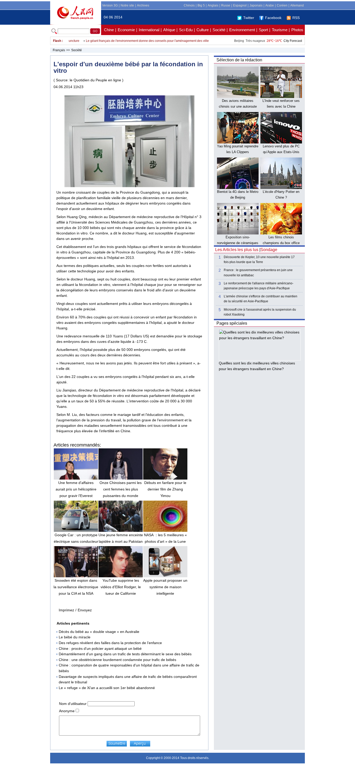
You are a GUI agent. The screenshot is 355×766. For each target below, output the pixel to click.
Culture (202, 30)
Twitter (248, 18)
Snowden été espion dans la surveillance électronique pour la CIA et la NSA (76, 586)
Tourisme (279, 30)
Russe (225, 5)
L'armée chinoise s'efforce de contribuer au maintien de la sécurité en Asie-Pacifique (260, 298)
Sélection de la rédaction (239, 60)
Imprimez (66, 610)
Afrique (169, 30)
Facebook (273, 18)
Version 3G (110, 5)
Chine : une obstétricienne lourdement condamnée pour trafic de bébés (117, 660)
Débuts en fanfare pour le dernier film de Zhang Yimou (165, 489)
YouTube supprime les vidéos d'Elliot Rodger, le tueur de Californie (121, 586)
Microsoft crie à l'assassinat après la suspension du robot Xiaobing (260, 312)
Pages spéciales (231, 323)
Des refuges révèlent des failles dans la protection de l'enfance (110, 643)
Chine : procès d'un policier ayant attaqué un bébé (100, 648)
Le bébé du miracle (74, 637)
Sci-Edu (186, 30)
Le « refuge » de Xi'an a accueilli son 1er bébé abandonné (107, 688)
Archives (143, 5)
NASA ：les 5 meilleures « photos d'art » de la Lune (165, 538)
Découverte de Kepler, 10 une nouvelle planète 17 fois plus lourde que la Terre (259, 259)
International (149, 30)
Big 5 (201, 5)
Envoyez (85, 610)
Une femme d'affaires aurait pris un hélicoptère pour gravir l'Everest (76, 489)
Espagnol (240, 5)
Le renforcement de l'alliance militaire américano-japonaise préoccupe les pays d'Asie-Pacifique (258, 285)
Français (59, 50)
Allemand (297, 5)
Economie (126, 30)
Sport (263, 30)
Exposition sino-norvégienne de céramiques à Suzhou (237, 242)
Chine (109, 30)
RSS (296, 18)
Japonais (255, 5)
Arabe (269, 5)
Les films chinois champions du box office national (281, 242)
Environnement (242, 30)
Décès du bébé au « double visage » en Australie (99, 632)
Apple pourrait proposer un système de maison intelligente (165, 586)
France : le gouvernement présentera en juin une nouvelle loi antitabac (258, 272)
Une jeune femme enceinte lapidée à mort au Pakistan (120, 538)
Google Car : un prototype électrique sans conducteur (76, 538)
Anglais (213, 5)
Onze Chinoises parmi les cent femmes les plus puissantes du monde (121, 489)
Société (219, 30)
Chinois (189, 5)
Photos (297, 30)
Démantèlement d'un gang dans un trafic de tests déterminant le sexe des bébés (125, 654)
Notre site (127, 5)
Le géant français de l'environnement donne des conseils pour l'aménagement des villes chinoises (146, 41)
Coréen (282, 5)
